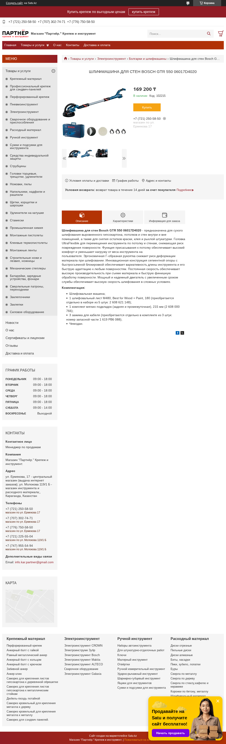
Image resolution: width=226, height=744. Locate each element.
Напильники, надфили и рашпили (27, 193)
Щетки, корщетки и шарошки (23, 203)
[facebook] (177, 333)
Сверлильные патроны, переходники (27, 288)
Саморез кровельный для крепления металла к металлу (31, 713)
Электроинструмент (111, 58)
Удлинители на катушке (27, 212)
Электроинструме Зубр (79, 650)
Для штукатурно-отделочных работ (140, 650)
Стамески (17, 220)
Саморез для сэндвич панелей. (28, 719)
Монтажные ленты (23, 250)
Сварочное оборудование (81, 669)
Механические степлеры (28, 268)
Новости (12, 322)
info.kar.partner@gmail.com (34, 562)
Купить (147, 107)
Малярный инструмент (132, 659)
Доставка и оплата (97, 45)
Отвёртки (123, 664)
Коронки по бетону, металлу (189, 691)
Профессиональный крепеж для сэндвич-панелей (30, 87)
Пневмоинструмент (24, 104)
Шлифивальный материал (188, 696)
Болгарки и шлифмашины (147, 58)
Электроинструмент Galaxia (82, 673)
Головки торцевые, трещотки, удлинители (26, 175)
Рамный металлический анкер (27, 655)
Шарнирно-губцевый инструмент (138, 678)
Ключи (121, 655)
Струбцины (18, 166)
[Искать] (209, 34)
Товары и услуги (32, 45)
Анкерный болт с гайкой (23, 650)
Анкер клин (14, 673)
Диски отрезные (181, 645)
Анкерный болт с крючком (24, 664)
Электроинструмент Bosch (82, 655)
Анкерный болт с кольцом (24, 659)
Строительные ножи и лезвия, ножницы (26, 259)
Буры (174, 669)
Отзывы (12, 345)
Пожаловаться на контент (140, 739)
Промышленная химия (26, 227)
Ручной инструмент (24, 137)
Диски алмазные (182, 655)
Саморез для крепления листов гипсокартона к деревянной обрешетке (32, 680)
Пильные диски (181, 650)
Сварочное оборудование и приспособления (30, 120)
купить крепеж (143, 12)
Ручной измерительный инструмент (141, 669)
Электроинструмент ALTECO (83, 664)
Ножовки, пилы (21, 184)
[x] (182, 333)
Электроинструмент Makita (82, 659)
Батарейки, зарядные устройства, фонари (25, 277)
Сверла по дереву (183, 678)
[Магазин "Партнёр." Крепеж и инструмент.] (15, 33)
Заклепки (16, 304)
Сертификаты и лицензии (25, 338)
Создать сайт (14, 3)
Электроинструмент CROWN (83, 645)
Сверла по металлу (184, 673)
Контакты (72, 45)
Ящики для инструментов (134, 683)
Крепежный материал (25, 78)
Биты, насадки (180, 659)
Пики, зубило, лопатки (185, 664)
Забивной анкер (17, 669)
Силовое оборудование (27, 312)
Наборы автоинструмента (134, 645)
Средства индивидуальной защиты (29, 157)
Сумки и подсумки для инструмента (26, 146)
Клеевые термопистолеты (28, 242)
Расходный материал (25, 130)
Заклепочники (20, 297)
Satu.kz (132, 735)
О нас (57, 45)
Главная (10, 45)
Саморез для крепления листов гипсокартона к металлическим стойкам (28, 690)
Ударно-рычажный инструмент (137, 673)
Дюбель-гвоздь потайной (23, 698)
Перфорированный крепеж (29, 97)
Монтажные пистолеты (26, 235)
